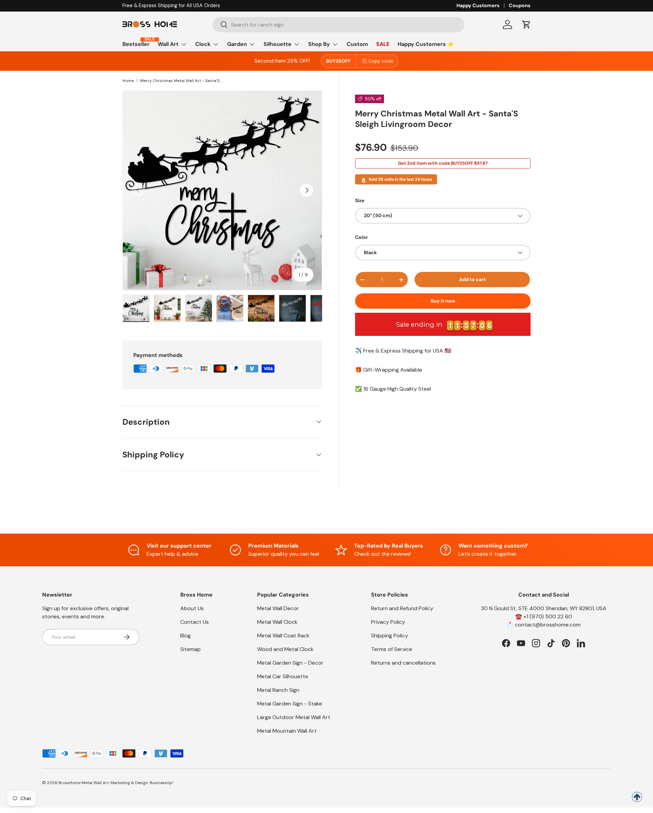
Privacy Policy (388, 621)
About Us (192, 608)
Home (128, 80)
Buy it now (443, 301)
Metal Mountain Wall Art (287, 730)
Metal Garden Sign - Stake (289, 703)
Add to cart (472, 279)
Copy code (380, 61)
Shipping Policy (389, 635)
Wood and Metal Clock (285, 649)
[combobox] (339, 24)
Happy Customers (478, 5)
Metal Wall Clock (277, 621)
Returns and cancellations (403, 662)
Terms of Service (391, 649)
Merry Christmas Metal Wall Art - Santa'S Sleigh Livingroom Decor (181, 80)
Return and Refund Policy (402, 608)
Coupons (520, 5)
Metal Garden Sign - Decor (290, 662)
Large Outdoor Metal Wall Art (293, 717)
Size (359, 200)
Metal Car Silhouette (282, 676)
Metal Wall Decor (278, 608)
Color (361, 237)
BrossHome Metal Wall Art (83, 782)
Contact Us (194, 621)
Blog (185, 635)
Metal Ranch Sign (278, 690)
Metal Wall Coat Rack (283, 635)
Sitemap (190, 649)
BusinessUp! (161, 782)
